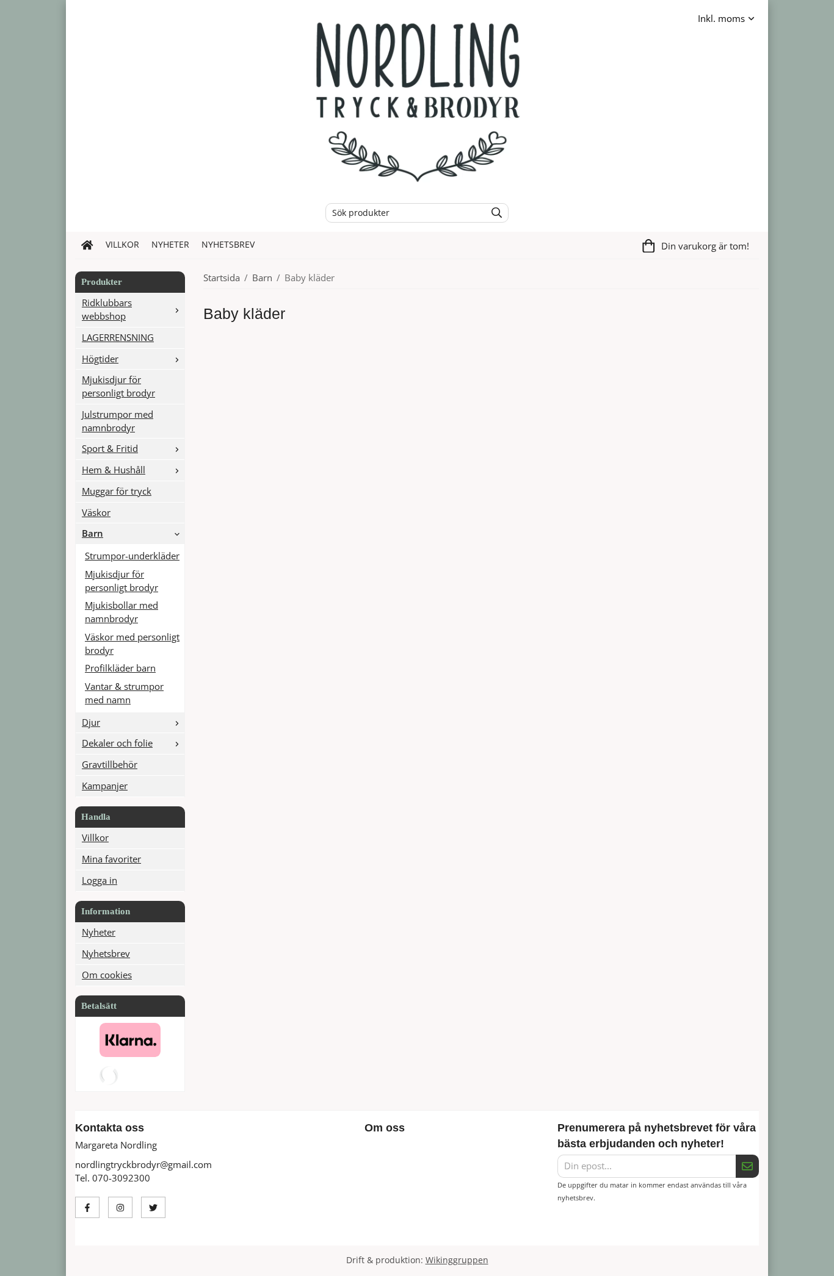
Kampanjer (105, 786)
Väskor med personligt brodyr (132, 643)
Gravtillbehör (109, 764)
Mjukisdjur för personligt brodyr (118, 386)
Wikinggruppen (457, 1260)
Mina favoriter (111, 859)
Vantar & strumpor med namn (124, 693)
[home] (87, 245)
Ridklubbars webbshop (107, 309)
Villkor (122, 244)
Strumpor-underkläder (132, 556)
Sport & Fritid (110, 448)
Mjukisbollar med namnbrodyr (121, 612)
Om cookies (107, 975)
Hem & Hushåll (113, 470)
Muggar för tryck (116, 491)
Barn (92, 533)
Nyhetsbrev (228, 244)
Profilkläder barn (120, 668)
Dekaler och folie (117, 743)
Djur (91, 722)
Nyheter (170, 244)
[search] (493, 213)
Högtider (100, 359)
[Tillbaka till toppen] (751, 1259)
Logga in (99, 880)
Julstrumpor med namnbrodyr (117, 421)
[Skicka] (747, 1166)
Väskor (96, 512)
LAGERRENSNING (118, 337)
